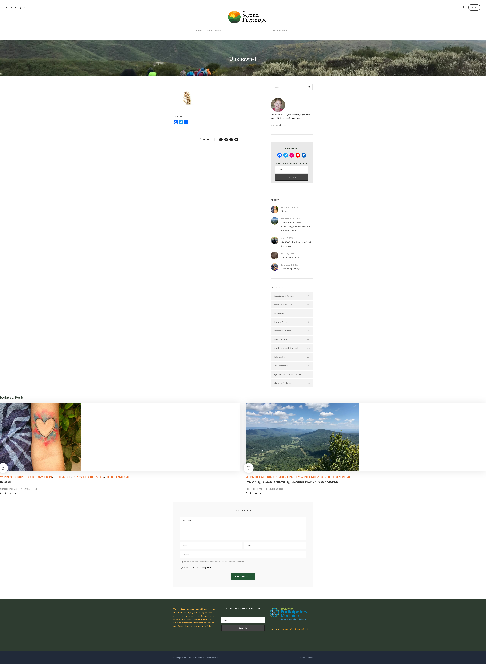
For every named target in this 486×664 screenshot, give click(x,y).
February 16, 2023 (289, 265)
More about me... (278, 125)
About (310, 657)
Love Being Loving (290, 268)
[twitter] (16, 7)
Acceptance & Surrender (258, 477)
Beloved (285, 211)
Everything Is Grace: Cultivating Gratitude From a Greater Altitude (295, 226)
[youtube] (20, 7)
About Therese (213, 30)
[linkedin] (11, 7)
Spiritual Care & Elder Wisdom (88, 477)
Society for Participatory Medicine (296, 629)
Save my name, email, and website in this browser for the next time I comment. (213, 561)
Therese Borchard (8, 489)
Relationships (45, 477)
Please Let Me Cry (290, 257)
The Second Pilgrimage (117, 477)
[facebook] (6, 7)
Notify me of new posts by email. (197, 567)
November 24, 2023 (290, 218)
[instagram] (25, 7)
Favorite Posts (280, 30)
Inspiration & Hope (27, 477)
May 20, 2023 (287, 253)
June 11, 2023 (287, 238)
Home (199, 30)
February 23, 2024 (290, 207)
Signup (474, 7)
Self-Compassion (62, 477)
